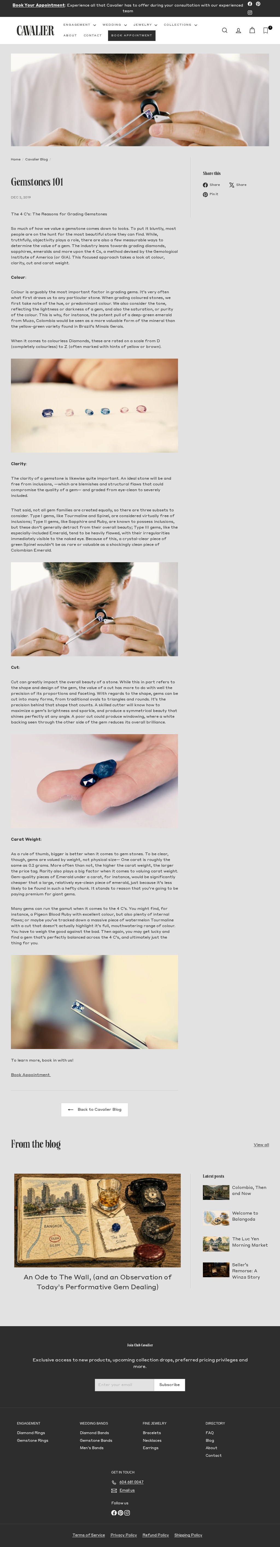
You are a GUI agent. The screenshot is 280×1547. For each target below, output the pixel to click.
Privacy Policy (123, 1535)
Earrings (151, 1448)
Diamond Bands (94, 1433)
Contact (93, 35)
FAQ (210, 1433)
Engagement (77, 25)
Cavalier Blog (36, 159)
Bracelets (152, 1433)
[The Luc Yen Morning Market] (216, 1244)
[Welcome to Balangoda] (216, 1218)
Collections (178, 25)
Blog (210, 1441)
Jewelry (143, 25)
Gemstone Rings (32, 1441)
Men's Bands (92, 1448)
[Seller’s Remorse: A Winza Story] (216, 1269)
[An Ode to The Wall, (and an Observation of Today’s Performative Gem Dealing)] (97, 1220)
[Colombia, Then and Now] (216, 1192)
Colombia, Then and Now (249, 1191)
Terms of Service (88, 1535)
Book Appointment (131, 35)
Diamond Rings (31, 1433)
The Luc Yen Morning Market (250, 1242)
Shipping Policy (188, 1535)
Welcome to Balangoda (245, 1217)
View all (261, 1145)
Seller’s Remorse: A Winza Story (246, 1271)
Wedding (113, 25)
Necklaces (152, 1441)
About (70, 35)
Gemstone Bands (96, 1441)
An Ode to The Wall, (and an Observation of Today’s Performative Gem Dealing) (97, 1282)
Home (16, 159)
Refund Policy (155, 1535)
